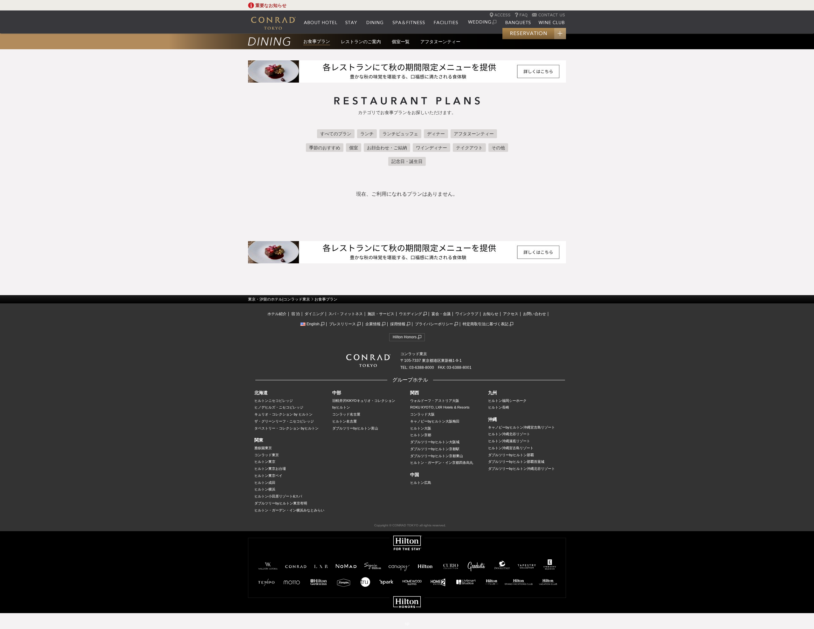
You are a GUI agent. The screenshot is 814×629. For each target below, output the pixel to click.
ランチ (367, 133)
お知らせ (490, 314)
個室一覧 (401, 41)
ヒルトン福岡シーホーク (507, 400)
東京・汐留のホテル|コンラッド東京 (279, 299)
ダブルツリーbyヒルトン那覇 (511, 455)
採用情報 (397, 324)
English (313, 324)
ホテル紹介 (276, 314)
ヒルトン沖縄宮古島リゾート (511, 448)
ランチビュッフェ (400, 133)
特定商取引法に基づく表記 (485, 324)
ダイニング (314, 314)
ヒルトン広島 (420, 482)
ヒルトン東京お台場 (270, 468)
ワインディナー (431, 147)
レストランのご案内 (361, 41)
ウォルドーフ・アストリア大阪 (434, 400)
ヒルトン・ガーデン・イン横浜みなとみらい (289, 510)
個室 (353, 147)
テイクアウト (469, 147)
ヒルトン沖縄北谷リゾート (509, 434)
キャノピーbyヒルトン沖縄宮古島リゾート (521, 427)
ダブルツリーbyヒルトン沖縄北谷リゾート (521, 468)
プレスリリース (342, 324)
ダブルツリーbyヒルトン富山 (355, 428)
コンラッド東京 (266, 455)
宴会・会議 (441, 314)
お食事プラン (316, 41)
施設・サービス (381, 314)
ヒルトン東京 (264, 461)
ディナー (436, 133)
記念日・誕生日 (407, 161)
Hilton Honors (405, 337)
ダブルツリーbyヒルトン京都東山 (436, 456)
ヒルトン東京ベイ (268, 475)
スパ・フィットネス (345, 314)
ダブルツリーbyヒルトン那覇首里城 (516, 461)
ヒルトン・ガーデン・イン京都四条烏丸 (441, 462)
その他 (498, 147)
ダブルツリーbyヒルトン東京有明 (280, 503)
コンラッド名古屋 (346, 414)
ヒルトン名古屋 (344, 421)
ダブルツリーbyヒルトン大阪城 (434, 442)
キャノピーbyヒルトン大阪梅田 (434, 421)
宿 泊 (295, 314)
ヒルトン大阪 (420, 428)
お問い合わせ (534, 314)
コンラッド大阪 (422, 414)
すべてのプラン (335, 133)
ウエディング (410, 314)
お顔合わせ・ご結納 (387, 147)
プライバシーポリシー (434, 324)
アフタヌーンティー (440, 41)
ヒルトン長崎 (498, 407)
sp (407, 623)
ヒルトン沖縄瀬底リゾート (509, 441)
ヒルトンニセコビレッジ (273, 400)
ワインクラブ (466, 314)
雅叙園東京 (263, 448)
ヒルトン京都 (420, 435)
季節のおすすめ (324, 147)
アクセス (510, 314)
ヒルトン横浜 (264, 489)
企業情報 (373, 324)
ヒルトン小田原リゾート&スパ (278, 496)
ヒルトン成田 (264, 482)
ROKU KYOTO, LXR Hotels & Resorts (440, 407)
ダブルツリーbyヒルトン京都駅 (434, 449)
